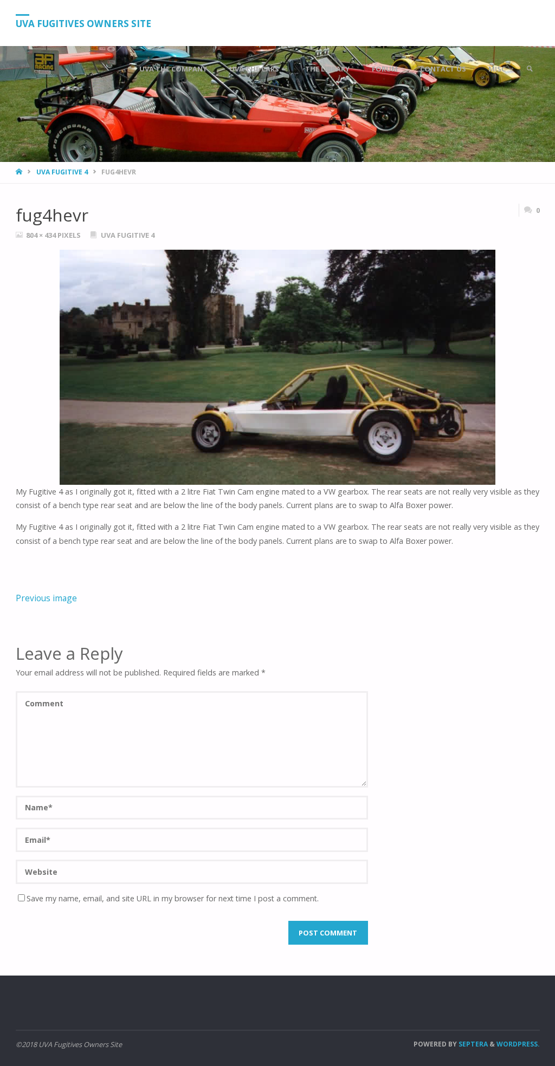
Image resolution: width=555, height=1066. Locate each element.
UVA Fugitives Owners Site (83, 23)
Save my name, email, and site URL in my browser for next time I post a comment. (173, 898)
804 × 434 (41, 235)
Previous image (46, 598)
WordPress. (518, 1044)
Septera (472, 1044)
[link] (529, 69)
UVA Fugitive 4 (62, 172)
